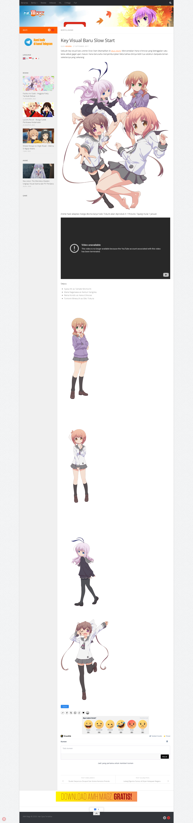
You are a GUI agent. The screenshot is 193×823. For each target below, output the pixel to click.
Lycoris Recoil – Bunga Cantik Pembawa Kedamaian (34, 121)
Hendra (68, 46)
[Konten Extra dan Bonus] (49, 30)
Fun (75, 3)
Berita (33, 3)
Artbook (52, 3)
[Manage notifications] (4, 819)
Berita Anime (67, 30)
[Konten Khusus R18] (52, 30)
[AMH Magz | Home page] (33, 13)
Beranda (24, 3)
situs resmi (116, 50)
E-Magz (68, 3)
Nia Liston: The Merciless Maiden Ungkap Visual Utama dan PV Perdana (38, 182)
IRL (60, 3)
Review (43, 3)
